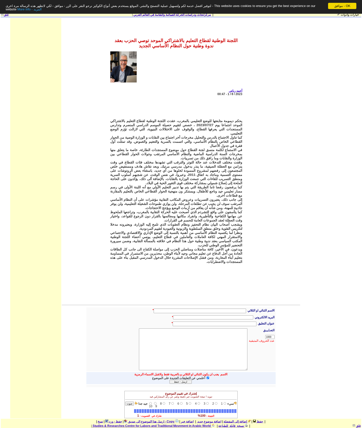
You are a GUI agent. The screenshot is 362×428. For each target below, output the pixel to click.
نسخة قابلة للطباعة (231, 425)
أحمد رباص (235, 90)
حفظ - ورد (115, 421)
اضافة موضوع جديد (209, 421)
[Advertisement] (173, 107)
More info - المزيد (29, 9)
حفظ (259, 421)
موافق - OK (342, 6)
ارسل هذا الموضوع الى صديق (145, 421)
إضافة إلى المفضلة (236, 421)
